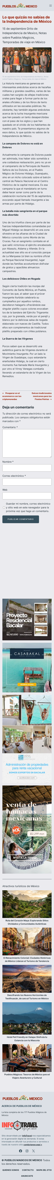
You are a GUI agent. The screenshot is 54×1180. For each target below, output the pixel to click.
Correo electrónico (14, 475)
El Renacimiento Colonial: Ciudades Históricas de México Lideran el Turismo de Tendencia (27, 959)
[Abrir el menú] (50, 5)
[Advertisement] (27, 563)
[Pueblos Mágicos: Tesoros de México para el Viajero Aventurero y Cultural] (27, 1058)
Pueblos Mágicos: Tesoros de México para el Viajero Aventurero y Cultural (27, 1076)
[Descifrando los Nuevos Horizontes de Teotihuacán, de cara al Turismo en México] (27, 979)
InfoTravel (27, 1136)
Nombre (8, 461)
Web (4, 489)
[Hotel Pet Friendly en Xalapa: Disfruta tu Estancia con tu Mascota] (27, 1018)
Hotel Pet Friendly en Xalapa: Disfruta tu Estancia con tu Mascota (27, 1039)
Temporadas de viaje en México (23, 42)
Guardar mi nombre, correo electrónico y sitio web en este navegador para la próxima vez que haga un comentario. (28, 507)
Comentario (10, 427)
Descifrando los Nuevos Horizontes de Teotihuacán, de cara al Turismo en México (27, 997)
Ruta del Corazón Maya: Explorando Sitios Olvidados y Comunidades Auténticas (27, 922)
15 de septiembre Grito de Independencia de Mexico (22, 77)
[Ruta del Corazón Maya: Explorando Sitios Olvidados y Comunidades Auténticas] (27, 904)
